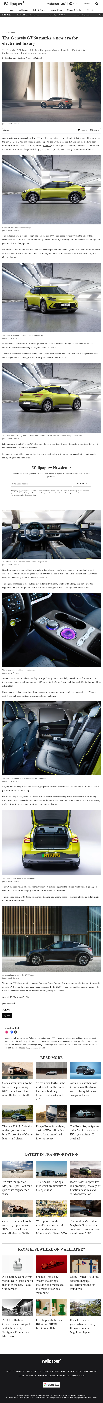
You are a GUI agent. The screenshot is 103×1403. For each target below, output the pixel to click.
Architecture (23, 10)
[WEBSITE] (16, 1032)
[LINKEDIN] (12, 1032)
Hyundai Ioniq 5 (67, 137)
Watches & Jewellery (74, 10)
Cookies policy (90, 1371)
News (42, 58)
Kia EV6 (36, 137)
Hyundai (47, 145)
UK (15, 983)
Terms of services (38, 490)
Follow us (84, 130)
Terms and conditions (54, 1371)
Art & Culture (56, 10)
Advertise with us (27, 1375)
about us (9, 1371)
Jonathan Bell (10, 57)
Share (8, 130)
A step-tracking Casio (82, 15)
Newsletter (96, 130)
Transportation (8, 32)
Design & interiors (39, 10)
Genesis (76, 141)
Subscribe (87, 3)
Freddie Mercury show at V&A (28, 15)
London (33, 983)
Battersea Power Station (49, 983)
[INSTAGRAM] (7, 1032)
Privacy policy (74, 1371)
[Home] (10, 10)
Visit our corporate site (78, 1395)
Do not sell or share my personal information (61, 1375)
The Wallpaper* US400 (57, 15)
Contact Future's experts (28, 1371)
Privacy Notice (77, 490)
